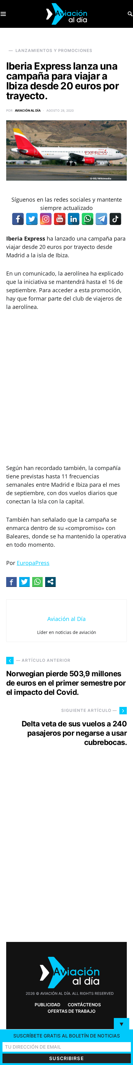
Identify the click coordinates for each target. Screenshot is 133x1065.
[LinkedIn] (73, 219)
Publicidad (47, 1004)
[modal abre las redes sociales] (50, 581)
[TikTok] (115, 219)
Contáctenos (84, 1004)
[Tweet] (24, 581)
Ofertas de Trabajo (72, 1011)
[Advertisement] (66, 387)
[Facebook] (18, 219)
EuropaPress (33, 563)
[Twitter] (32, 219)
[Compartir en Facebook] (11, 581)
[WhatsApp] (87, 219)
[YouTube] (60, 219)
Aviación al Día (28, 110)
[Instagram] (46, 219)
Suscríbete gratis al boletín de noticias (66, 1036)
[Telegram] (101, 219)
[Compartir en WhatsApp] (37, 581)
